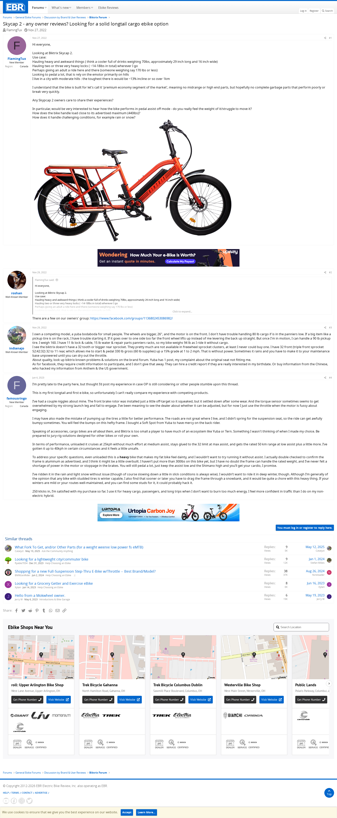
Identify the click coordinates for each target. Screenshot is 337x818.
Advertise (41, 792)
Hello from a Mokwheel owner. (40, 595)
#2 (330, 272)
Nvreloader (318, 575)
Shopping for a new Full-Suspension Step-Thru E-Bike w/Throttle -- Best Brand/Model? (85, 571)
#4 (330, 377)
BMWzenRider (22, 575)
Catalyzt (19, 551)
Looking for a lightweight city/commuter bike (51, 559)
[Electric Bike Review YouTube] (6, 801)
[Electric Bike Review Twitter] (29, 801)
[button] (45, 7)
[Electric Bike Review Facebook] (14, 801)
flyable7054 (21, 563)
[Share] (325, 38)
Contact (27, 792)
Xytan (18, 587)
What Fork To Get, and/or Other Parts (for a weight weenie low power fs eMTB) (79, 547)
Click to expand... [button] (182, 311)
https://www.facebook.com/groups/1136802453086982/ (131, 318)
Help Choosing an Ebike (58, 563)
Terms (15, 792)
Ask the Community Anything (57, 551)
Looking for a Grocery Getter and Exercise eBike (54, 583)
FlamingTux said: (44, 280)
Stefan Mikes (317, 562)
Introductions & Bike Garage (54, 599)
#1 (330, 38)
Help (6, 792)
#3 (330, 327)
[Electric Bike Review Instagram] (22, 801)
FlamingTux (14, 30)
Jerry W (19, 599)
